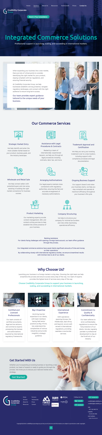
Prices (74, 5)
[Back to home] (14, 11)
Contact (34, 404)
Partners (34, 397)
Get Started (18, 377)
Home (28, 5)
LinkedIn (80, 401)
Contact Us (95, 397)
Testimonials (65, 5)
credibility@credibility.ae (95, 403)
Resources (54, 5)
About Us (45, 5)
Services (25, 399)
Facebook (80, 405)
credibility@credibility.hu (95, 401)
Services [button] (36, 5)
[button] (51, 427)
